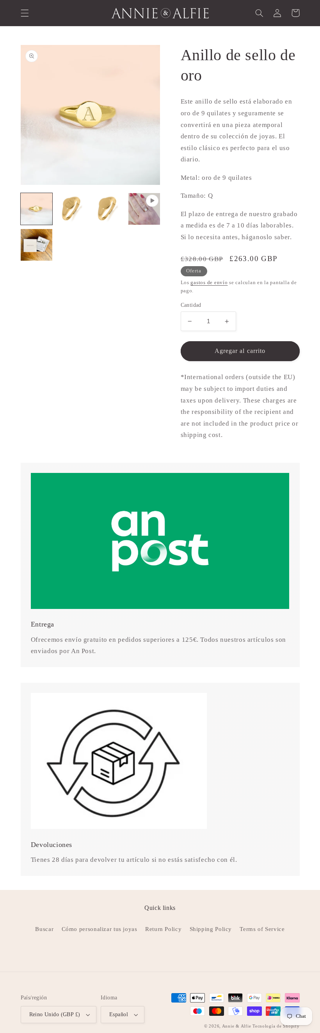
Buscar (44, 929)
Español (118, 1014)
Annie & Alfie (236, 1026)
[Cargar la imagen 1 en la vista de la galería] (37, 209)
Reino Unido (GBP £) (54, 1014)
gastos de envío (209, 282)
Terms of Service (262, 929)
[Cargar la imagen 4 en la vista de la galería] (37, 245)
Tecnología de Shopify (275, 1026)
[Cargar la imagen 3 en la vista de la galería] (108, 209)
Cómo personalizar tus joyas (99, 929)
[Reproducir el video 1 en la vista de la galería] (144, 209)
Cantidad (191, 305)
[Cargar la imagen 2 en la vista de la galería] (73, 209)
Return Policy (163, 929)
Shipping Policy (211, 929)
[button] (25, 13)
